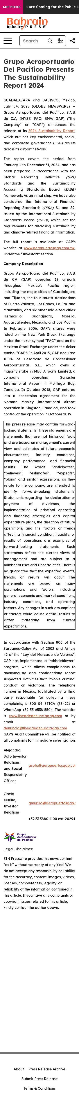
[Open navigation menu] (8, 40)
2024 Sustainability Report (51, 131)
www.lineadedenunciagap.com (35, 716)
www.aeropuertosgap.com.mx (49, 248)
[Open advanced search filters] (60, 41)
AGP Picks (11, 7)
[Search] (50, 41)
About (19, 1069)
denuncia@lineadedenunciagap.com (35, 728)
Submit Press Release (40, 1079)
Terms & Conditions (39, 1088)
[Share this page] (72, 40)
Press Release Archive (46, 1069)
